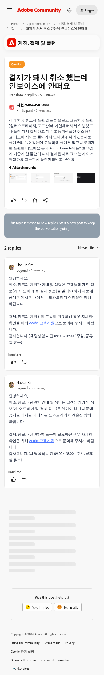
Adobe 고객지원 (41, 323)
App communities (38, 24)
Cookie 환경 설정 (22, 651)
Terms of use (52, 643)
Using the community (25, 643)
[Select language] (69, 10)
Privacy (70, 643)
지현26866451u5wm (33, 104)
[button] (9, 11)
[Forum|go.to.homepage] (39, 10)
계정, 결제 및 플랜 (71, 24)
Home (15, 24)
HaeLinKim (25, 264)
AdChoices (22, 668)
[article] (52, 314)
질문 (14, 28)
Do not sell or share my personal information (41, 660)
